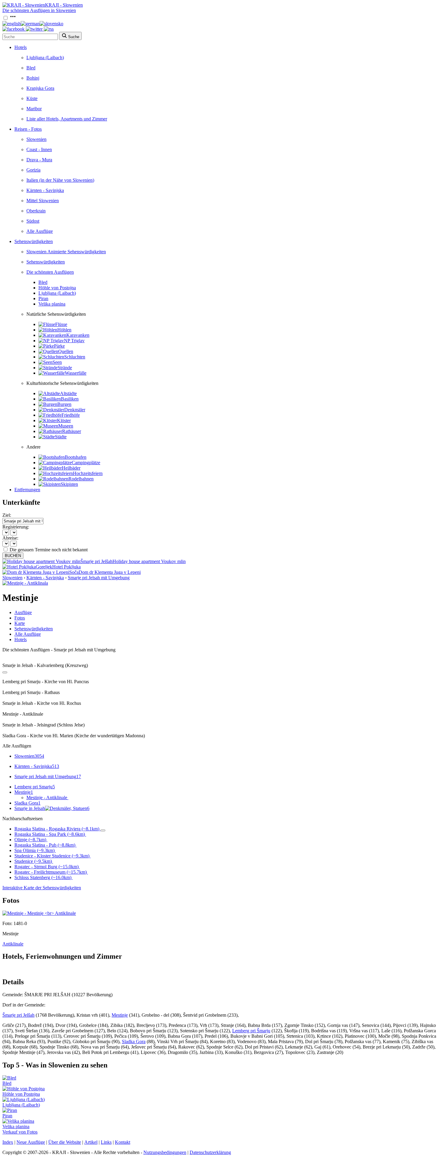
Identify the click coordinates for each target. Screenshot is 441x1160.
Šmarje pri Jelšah (18, 1015)
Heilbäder (71, 467)
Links (106, 1142)
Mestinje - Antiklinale (46, 797)
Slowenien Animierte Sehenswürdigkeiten (66, 251)
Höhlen (64, 329)
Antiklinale (12, 943)
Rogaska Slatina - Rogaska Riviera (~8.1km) (56, 828)
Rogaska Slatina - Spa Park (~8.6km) (49, 834)
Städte (61, 436)
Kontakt (122, 1142)
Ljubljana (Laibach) (45, 57)
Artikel (91, 1142)
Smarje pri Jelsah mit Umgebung (99, 577)
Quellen (65, 351)
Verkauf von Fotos (20, 1131)
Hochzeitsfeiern (88, 473)
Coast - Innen (39, 149)
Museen (65, 425)
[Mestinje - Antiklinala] (25, 583)
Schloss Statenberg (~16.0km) (42, 877)
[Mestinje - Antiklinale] (39, 913)
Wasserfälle (75, 373)
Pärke (59, 346)
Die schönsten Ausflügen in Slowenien (39, 10)
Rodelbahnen (81, 478)
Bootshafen (75, 457)
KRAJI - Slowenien (64, 5)
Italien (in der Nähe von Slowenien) (60, 180)
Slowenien (36, 139)
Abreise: (10, 537)
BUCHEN (13, 555)
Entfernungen (27, 489)
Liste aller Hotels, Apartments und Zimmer (66, 118)
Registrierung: (15, 526)
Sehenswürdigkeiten (33, 241)
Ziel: (6, 515)
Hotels (20, 47)
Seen (57, 362)
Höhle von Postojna (57, 287)
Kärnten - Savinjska (45, 190)
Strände (65, 367)
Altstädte (68, 393)
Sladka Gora (27, 802)
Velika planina (51, 303)
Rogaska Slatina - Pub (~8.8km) (44, 845)
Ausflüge (23, 612)
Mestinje (23, 792)
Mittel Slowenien (42, 200)
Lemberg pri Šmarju (251, 1030)
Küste (32, 98)
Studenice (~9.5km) (33, 861)
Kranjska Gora (40, 88)
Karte (19, 623)
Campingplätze (86, 462)
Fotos (19, 617)
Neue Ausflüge (30, 1142)
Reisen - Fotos (28, 129)
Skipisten (69, 484)
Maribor (34, 108)
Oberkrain (36, 210)
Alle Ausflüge (39, 231)
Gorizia (33, 169)
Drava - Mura (39, 159)
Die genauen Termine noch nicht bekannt (49, 549)
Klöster (64, 420)
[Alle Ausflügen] (4, 672)
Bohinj (32, 78)
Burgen (64, 404)
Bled (30, 67)
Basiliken (70, 398)
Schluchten (74, 356)
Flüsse (61, 324)
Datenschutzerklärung (210, 1152)
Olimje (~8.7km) (30, 839)
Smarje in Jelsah (51, 808)
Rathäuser (71, 431)
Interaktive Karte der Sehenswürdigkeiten (41, 887)
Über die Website (64, 1142)
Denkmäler (74, 409)
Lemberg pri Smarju (34, 786)
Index (7, 1142)
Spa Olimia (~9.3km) (34, 850)
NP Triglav (74, 340)
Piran (43, 298)
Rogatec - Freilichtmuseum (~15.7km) (50, 872)
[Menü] (13, 18)
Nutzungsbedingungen (164, 1152)
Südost (32, 221)
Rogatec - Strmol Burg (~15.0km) (46, 866)
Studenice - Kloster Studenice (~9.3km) (51, 855)
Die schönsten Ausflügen (50, 272)
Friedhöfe (71, 415)
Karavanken (77, 335)
